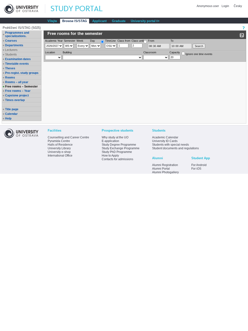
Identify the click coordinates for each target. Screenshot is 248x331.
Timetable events (17, 63)
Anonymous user (208, 6)
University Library (59, 148)
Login (225, 6)
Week (80, 40)
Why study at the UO (115, 137)
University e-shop (59, 152)
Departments (14, 45)
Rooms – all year (16, 82)
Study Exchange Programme (121, 148)
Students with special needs (170, 144)
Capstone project (17, 95)
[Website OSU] (24, 9)
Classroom (149, 52)
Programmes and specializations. (17, 34)
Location (50, 52)
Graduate (118, 21)
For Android (199, 165)
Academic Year (54, 40)
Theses (10, 68)
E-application (110, 141)
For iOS (196, 168)
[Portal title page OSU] (81, 9)
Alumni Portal (161, 168)
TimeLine (110, 40)
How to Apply (110, 155)
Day (92, 40)
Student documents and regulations (175, 148)
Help (8, 118)
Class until (138, 40)
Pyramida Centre (59, 141)
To (171, 40)
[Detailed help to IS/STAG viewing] (241, 35)
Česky (238, 6)
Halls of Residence (60, 144)
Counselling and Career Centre (68, 137)
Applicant (99, 21)
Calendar (11, 114)
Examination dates (18, 59)
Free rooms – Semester (21, 86)
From (151, 40)
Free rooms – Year (18, 91)
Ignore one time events (198, 54)
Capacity (175, 52)
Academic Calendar (165, 137)
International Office (60, 155)
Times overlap (15, 100)
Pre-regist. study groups (22, 73)
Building (67, 52)
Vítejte (52, 21)
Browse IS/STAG (74, 21)
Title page (11, 109)
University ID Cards (165, 141)
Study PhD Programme (117, 152)
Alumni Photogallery (165, 172)
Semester (69, 40)
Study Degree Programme (119, 144)
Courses (11, 40)
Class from (123, 40)
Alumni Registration (165, 165)
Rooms (10, 77)
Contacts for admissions (117, 159)
